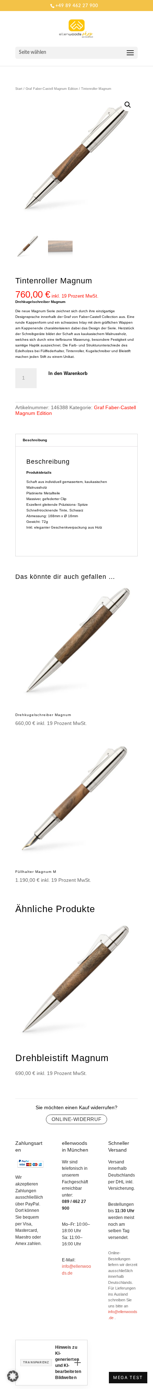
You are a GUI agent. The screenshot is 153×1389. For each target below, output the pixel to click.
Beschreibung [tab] (35, 440)
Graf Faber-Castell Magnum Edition (52, 89)
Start (18, 89)
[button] (127, 104)
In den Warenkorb (68, 373)
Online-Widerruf (76, 1119)
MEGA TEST (128, 1377)
